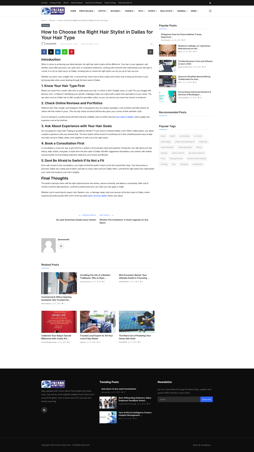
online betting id (167, 147)
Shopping (184, 164)
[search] (210, 10)
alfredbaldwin (124, 281)
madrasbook (197, 164)
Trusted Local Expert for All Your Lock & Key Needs (96, 337)
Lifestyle (164, 153)
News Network (77, 2)
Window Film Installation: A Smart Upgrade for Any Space (123, 221)
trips (174, 164)
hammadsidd (183, 97)
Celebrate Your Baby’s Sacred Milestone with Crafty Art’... (56, 337)
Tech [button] (140, 11)
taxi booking (184, 136)
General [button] (181, 11)
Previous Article (89, 215)
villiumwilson (46, 303)
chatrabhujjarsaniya (49, 342)
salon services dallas (97, 196)
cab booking (165, 141)
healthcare (203, 141)
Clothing (164, 164)
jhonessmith (63, 239)
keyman (83, 342)
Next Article (104, 215)
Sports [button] (151, 11)
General (52, 20)
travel (163, 136)
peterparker (106, 392)
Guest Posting (110, 2)
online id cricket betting (196, 158)
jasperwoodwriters (185, 67)
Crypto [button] (102, 11)
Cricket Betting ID (185, 147)
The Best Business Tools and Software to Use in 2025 (195, 62)
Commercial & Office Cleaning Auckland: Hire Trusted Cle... (56, 298)
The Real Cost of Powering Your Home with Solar (135, 337)
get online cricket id (196, 153)
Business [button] (115, 11)
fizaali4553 (123, 342)
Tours (163, 158)
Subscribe (206, 399)
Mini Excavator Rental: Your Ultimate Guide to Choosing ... (134, 276)
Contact (44, 2)
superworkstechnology (127, 404)
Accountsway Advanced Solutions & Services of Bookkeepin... (194, 93)
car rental (197, 136)
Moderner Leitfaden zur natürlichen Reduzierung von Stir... (194, 47)
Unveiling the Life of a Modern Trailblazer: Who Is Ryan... (95, 276)
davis (180, 51)
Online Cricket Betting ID (184, 141)
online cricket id (178, 153)
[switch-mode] (211, 3)
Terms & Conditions (202, 445)
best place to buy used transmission (118, 389)
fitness (199, 147)
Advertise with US (125, 2)
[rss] (44, 410)
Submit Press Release (93, 2)
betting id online (176, 158)
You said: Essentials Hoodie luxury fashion (76, 220)
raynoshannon (85, 281)
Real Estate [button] (166, 11)
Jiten (120, 418)
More (193, 11)
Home (73, 11)
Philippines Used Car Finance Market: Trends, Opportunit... (181, 35)
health (172, 136)
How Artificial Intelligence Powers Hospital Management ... (135, 413)
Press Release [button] (86, 11)
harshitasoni (166, 40)
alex (179, 82)
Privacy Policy (55, 2)
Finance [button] (129, 11)
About (66, 2)
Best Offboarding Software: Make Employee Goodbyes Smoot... (135, 399)
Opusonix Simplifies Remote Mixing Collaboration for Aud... (194, 77)
